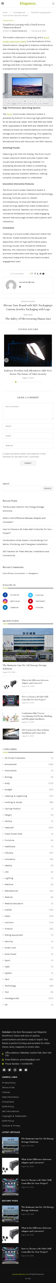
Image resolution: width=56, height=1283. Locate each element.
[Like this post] (32, 274)
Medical (29, 897)
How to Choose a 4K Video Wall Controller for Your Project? (35, 698)
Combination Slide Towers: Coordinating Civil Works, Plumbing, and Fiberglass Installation (37, 716)
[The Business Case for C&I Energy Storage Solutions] (28, 645)
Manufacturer (29, 891)
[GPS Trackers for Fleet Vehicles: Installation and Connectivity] (11, 734)
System (29, 973)
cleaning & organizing (29, 796)
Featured (29, 827)
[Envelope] (26, 1070)
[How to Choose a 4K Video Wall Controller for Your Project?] (11, 700)
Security (29, 941)
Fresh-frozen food (29, 834)
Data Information (10, 1097)
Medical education (29, 903)
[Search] (53, 4)
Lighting (29, 878)
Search (6, 483)
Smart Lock (29, 947)
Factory (29, 821)
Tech (29, 979)
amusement (29, 764)
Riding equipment (29, 935)
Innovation (29, 859)
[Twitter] (9, 1070)
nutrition (29, 922)
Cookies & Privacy (11, 1126)
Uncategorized (19, 12)
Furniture (29, 840)
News (29, 916)
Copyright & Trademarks (14, 1116)
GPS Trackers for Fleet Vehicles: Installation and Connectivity (35, 731)
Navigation (33, 573)
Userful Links (9, 1077)
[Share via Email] (43, 274)
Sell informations (10, 1111)
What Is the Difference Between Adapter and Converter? (35, 681)
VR (29, 1004)
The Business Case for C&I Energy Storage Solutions (25, 667)
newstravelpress (19, 31)
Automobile (29, 770)
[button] (6, 360)
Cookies (6, 1092)
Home (5, 12)
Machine (29, 884)
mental (29, 909)
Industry (29, 852)
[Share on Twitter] (38, 274)
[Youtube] (20, 1070)
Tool (29, 992)
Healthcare (29, 846)
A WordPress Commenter (14, 573)
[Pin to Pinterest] (40, 274)
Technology (29, 985)
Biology (29, 777)
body (29, 783)
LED (29, 872)
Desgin (29, 815)
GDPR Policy (8, 1106)
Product (29, 928)
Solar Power (29, 954)
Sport (29, 960)
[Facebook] (4, 1070)
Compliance (8, 1102)
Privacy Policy (8, 1083)
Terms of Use (8, 1087)
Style (29, 966)
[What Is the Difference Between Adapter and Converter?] (11, 684)
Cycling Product (29, 808)
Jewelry (29, 865)
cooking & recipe (29, 802)
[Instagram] (15, 1070)
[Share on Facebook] (35, 274)
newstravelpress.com (20, 1274)
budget (29, 789)
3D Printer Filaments (29, 758)
